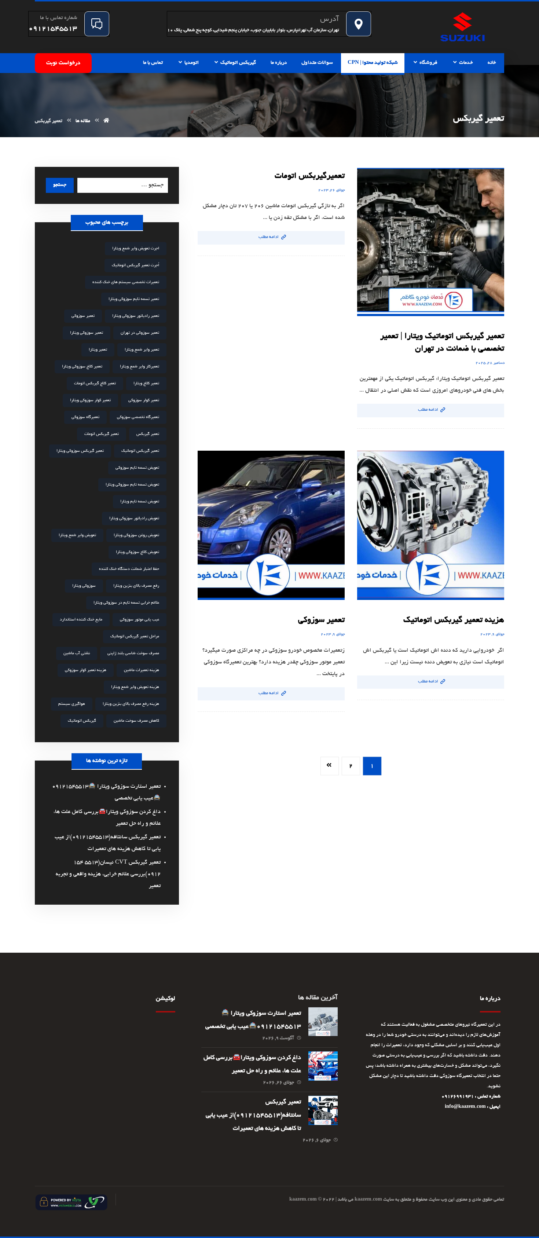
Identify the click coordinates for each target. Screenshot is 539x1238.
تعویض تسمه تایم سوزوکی (137, 468)
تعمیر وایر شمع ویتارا (142, 350)
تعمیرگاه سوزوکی (85, 417)
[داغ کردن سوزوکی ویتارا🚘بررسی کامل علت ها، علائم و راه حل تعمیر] (323, 1066)
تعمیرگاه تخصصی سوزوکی (138, 417)
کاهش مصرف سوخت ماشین (136, 721)
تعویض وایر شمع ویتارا (77, 535)
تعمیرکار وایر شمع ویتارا (139, 367)
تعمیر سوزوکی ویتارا (86, 333)
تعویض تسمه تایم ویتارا (139, 501)
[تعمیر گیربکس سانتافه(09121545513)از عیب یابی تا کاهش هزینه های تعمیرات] (323, 1110)
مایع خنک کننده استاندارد (81, 620)
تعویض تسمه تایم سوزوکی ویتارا (132, 485)
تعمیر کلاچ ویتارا (146, 383)
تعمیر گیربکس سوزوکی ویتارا (80, 451)
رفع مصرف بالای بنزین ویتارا (136, 586)
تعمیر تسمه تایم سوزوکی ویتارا (134, 299)
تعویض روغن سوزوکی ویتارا (136, 535)
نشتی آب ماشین (76, 653)
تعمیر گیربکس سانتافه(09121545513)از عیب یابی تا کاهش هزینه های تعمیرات (253, 1115)
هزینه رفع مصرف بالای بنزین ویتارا (131, 704)
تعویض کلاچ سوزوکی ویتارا (137, 552)
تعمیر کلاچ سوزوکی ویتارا (82, 367)
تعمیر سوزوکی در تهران (140, 333)
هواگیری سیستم (71, 704)
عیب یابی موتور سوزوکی (139, 620)
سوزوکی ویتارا (84, 586)
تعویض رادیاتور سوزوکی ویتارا (134, 518)
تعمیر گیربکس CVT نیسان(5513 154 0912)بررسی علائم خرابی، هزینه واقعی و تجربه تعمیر (108, 874)
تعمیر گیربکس (147, 434)
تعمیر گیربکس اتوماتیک (140, 451)
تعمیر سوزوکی (83, 316)
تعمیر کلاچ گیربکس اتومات (95, 383)
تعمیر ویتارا (98, 350)
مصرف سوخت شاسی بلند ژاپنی (133, 653)
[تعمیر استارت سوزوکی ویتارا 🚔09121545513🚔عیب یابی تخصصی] (323, 1021)
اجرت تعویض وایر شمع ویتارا (135, 248)
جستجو (59, 185)
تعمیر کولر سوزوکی (143, 400)
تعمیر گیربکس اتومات (101, 434)
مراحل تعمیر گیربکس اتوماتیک (134, 636)
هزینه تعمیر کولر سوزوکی (85, 670)
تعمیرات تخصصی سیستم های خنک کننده (125, 282)
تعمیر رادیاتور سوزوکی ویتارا (135, 316)
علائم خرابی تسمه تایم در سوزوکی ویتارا (126, 603)
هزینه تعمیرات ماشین (141, 670)
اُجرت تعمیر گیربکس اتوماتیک (135, 265)
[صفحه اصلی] (106, 121)
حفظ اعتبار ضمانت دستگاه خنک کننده (129, 569)
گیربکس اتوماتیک (82, 721)
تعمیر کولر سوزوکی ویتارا (90, 400)
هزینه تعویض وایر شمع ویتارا (135, 687)
